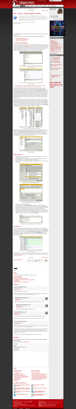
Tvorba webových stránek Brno (56, 75)
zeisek (56, 82)
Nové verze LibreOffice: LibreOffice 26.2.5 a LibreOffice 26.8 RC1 (56, 58)
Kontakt (14, 405)
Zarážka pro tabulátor (54, 42)
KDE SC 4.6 (16, 380)
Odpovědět (16, 289)
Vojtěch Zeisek (27, 22)
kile (59, 85)
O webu (20, 405)
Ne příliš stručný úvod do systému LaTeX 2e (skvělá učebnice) (24, 279)
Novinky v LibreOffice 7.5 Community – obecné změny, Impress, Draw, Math (23, 388)
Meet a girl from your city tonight (56, 44)
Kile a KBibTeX (24, 8)
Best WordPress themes (55, 76)
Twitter (31, 405)
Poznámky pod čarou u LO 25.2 (56, 51)
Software (19, 8)
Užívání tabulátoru (54, 41)
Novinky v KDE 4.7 (17, 379)
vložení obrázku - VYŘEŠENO (55, 47)
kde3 (51, 85)
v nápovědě (18, 340)
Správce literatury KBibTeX (17, 255)
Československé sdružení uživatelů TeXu (21, 278)
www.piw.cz (52, 77)
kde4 (16, 23)
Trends (25, 405)
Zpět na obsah (31, 10)
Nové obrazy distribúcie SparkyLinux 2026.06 (39, 378)
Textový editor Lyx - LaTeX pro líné (21, 40)
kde (15, 23)
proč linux (59, 19)
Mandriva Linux (28, 408)
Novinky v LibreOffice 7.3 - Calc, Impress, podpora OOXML (39, 395)
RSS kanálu (26, 341)
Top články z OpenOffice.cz (20, 383)
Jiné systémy (40, 7)
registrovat (44, 0)
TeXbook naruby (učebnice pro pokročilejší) (21, 281)
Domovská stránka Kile (18, 276)
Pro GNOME (19, 7)
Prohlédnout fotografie (18, 259)
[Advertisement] (31, 29)
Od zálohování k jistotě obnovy (37, 379)
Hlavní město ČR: (17, 348)
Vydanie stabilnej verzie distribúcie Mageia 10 (39, 377)
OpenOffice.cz (53, 55)
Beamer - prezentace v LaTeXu (20, 38)
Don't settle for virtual (54, 45)
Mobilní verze (15, 406)
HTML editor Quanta (27, 45)
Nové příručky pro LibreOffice (39, 384)
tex (20, 23)
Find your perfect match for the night (57, 46)
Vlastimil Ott (17, 298)
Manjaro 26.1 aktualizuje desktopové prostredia (39, 373)
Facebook (28, 405)
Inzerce (17, 405)
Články (17, 8)
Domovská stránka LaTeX (18, 277)
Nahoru (14, 270)
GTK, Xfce (24, 7)
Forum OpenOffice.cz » (53, 53)
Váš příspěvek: (16, 350)
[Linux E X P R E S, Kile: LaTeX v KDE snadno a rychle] (23, 2)
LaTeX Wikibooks (17, 280)
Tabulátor (52, 40)
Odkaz (19, 289)
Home (14, 8)
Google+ (34, 405)
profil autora (55, 19)
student (19, 23)
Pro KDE (14, 7)
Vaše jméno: (16, 343)
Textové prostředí (34, 7)
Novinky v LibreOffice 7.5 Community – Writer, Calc (23, 385)
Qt (27, 7)
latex (51, 82)
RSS (22, 405)
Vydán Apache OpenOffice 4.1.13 (22, 394)
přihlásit (41, 0)
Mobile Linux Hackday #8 (36, 372)
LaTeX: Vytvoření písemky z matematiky (21, 39)
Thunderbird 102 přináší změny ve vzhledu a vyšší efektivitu (40, 392)
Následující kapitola (45, 10)
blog (62, 19)
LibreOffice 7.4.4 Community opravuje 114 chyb (23, 392)
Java (29, 7)
